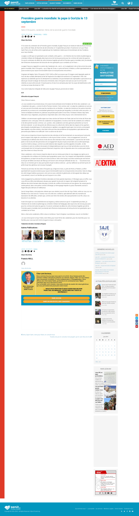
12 (105, 349)
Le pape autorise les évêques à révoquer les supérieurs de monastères (108, 320)
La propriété (91, 508)
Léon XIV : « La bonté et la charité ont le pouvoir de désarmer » (30, 8)
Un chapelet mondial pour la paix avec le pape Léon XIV (109, 294)
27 (108, 355)
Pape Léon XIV (29, 3)
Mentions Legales (109, 508)
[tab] (100, 472)
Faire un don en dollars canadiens (56, 301)
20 (108, 352)
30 (96, 358)
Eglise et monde (55, 3)
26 (105, 355)
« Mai (96, 361)
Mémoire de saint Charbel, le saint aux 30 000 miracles (109, 302)
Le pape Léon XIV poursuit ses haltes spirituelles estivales (99, 402)
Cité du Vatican (42, 3)
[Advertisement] (56, 319)
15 (114, 349)
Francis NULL (38, 34)
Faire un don (78, 3)
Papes (45, 34)
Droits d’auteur (119, 508)
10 (99, 349)
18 (102, 352)
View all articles (26, 268)
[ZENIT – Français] (14, 3)
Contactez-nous (128, 508)
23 (96, 355)
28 (111, 355)
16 (96, 352)
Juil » (100, 361)
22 (114, 352)
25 (102, 355)
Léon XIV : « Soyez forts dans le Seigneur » (110, 8)
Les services (99, 508)
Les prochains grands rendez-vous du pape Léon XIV (99, 390)
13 (108, 349)
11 (102, 349)
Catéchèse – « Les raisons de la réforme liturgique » (73, 8)
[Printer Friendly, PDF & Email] (87, 44)
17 (99, 352)
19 (105, 352)
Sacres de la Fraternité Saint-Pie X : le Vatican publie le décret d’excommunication (109, 286)
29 (114, 355)
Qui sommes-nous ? (80, 508)
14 (111, 349)
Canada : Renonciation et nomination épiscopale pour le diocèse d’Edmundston (104, 271)
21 (111, 352)
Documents (67, 3)
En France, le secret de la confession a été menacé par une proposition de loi (108, 311)
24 (99, 355)
